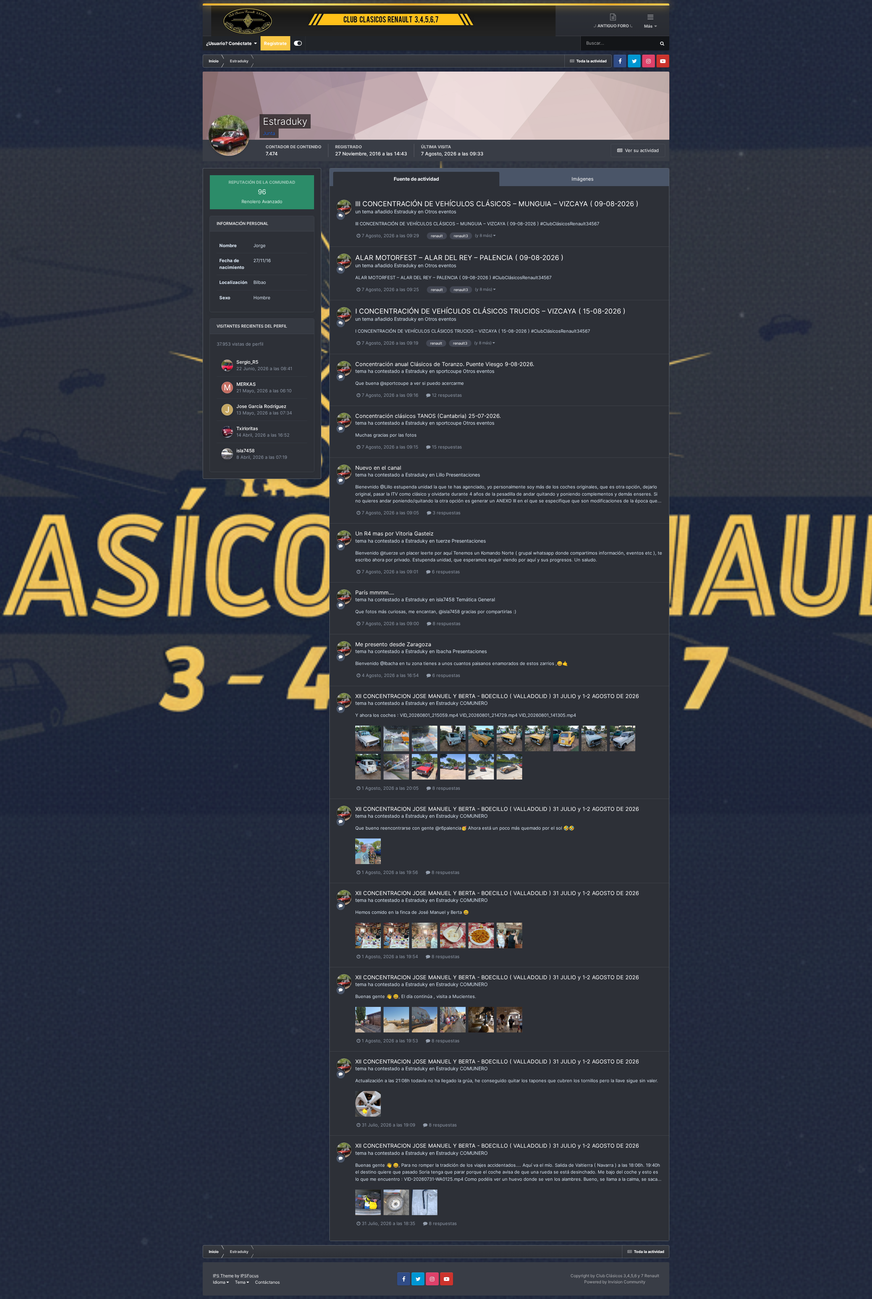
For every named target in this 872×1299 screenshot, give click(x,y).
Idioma (220, 1282)
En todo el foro (632, 43)
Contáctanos (267, 1282)
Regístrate (275, 43)
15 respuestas (446, 447)
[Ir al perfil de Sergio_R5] (227, 365)
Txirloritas (247, 428)
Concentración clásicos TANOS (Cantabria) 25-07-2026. (428, 415)
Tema (241, 1282)
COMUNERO (474, 703)
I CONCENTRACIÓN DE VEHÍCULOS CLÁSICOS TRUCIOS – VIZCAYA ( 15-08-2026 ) (490, 311)
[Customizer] (298, 43)
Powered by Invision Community (614, 1281)
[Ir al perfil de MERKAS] (227, 387)
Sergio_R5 (247, 362)
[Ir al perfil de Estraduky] (344, 207)
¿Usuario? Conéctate (230, 43)
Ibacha (443, 651)
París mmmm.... (374, 592)
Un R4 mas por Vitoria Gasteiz (394, 533)
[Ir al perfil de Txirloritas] (227, 432)
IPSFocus (249, 1275)
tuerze (443, 541)
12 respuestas (446, 395)
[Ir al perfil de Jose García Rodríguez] (227, 410)
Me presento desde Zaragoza (393, 644)
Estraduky (405, 211)
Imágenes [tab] (582, 179)
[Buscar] (662, 43)
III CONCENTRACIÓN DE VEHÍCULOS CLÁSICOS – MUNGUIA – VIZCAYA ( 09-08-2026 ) (496, 204)
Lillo (440, 475)
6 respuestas (445, 571)
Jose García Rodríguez (261, 406)
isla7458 (245, 450)
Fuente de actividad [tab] (416, 179)
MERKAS (246, 384)
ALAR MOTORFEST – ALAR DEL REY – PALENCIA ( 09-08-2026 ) (459, 258)
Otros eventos (440, 211)
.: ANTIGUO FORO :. (613, 25)
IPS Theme (223, 1275)
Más (649, 26)
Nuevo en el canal (378, 467)
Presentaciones (463, 475)
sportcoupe (449, 371)
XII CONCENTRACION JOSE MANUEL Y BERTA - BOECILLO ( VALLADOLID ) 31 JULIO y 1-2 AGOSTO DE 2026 (497, 696)
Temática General (475, 599)
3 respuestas (446, 512)
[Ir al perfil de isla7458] (227, 454)
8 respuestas (446, 623)
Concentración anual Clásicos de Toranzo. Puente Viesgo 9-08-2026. (444, 364)
